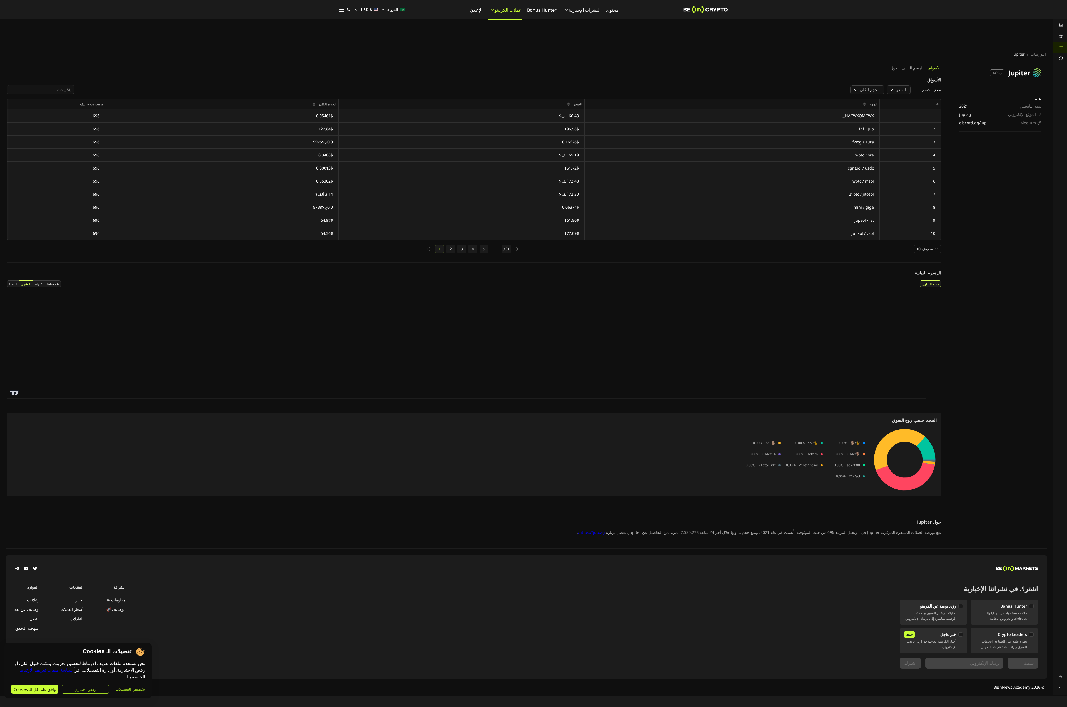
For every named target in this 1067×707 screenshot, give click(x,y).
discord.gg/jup (973, 122)
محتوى (612, 10)
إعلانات (32, 600)
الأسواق (934, 68)
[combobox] (38, 89)
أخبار (79, 600)
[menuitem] (1060, 25)
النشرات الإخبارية (584, 10)
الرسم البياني (912, 68)
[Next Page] (517, 249)
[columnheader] (731, 104)
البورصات (1038, 54)
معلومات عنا (116, 600)
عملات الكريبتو (508, 10)
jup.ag (965, 114)
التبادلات (76, 618)
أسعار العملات (72, 609)
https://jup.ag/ (591, 532)
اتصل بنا (31, 618)
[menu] (1060, 41)
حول (894, 68)
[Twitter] (35, 569)
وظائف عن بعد (26, 609)
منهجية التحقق (26, 628)
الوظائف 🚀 (116, 609)
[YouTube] (26, 569)
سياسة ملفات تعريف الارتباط (46, 670)
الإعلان (476, 10)
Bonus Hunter (542, 10)
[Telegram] (17, 569)
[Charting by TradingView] (14, 392)
